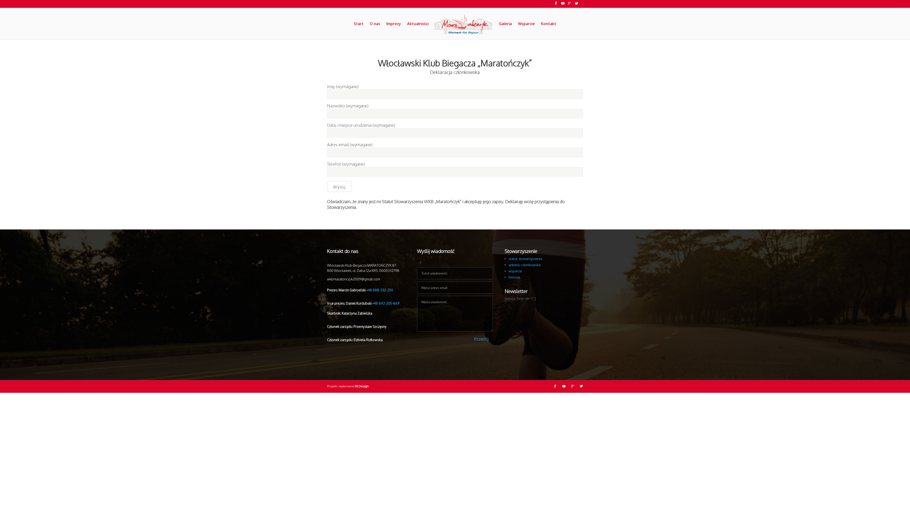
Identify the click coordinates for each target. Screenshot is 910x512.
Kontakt (548, 24)
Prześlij (481, 339)
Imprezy (393, 24)
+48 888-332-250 (379, 290)
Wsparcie (526, 24)
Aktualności (418, 24)
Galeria (505, 24)
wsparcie (515, 271)
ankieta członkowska (525, 265)
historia (514, 277)
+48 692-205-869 (386, 303)
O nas (375, 24)
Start (359, 24)
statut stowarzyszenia (525, 258)
